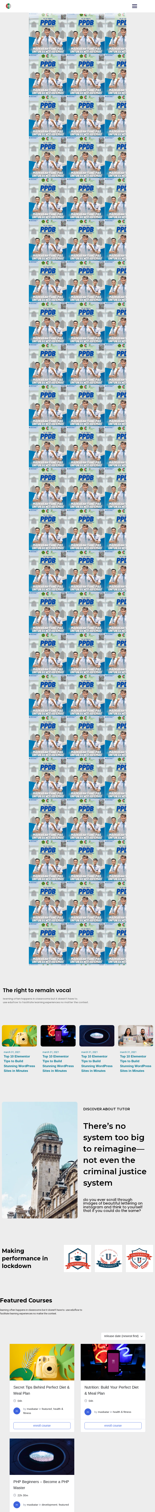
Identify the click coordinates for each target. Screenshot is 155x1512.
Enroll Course (42, 1425)
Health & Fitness (122, 1411)
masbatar (32, 1408)
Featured (47, 1408)
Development (49, 1504)
